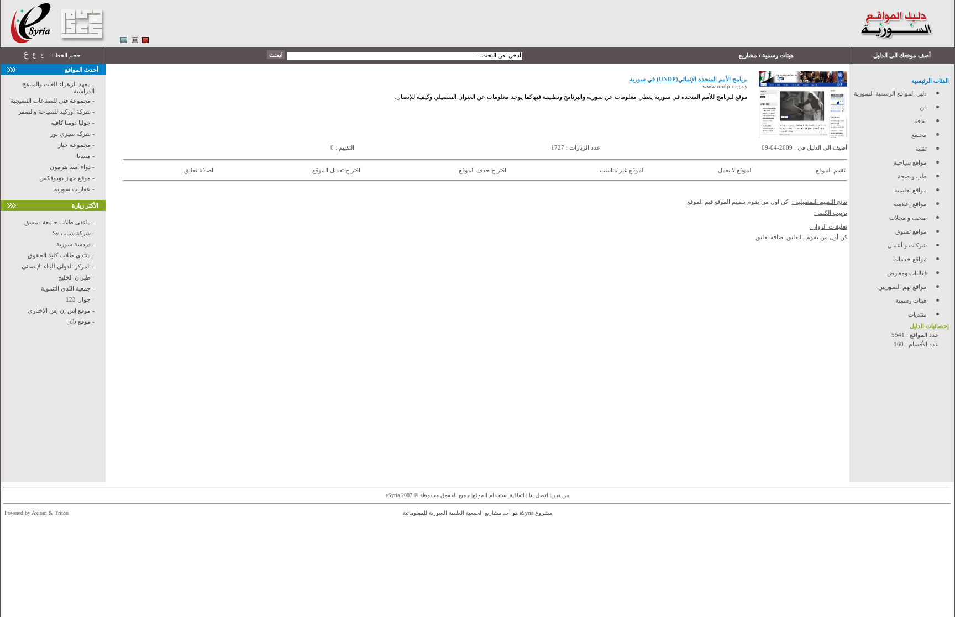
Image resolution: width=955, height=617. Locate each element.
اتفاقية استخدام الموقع (498, 495)
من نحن (560, 495)
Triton (62, 513)
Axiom (39, 513)
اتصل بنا (537, 495)
